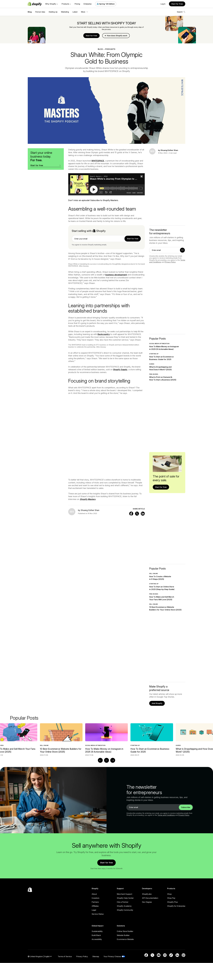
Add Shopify (157, 703)
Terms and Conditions (166, 815)
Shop (169, 894)
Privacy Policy (170, 262)
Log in (163, 4)
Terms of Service (65, 956)
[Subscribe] (182, 250)
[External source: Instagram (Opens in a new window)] (165, 955)
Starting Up (53, 12)
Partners (95, 902)
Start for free (177, 4)
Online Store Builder (125, 931)
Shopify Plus (172, 902)
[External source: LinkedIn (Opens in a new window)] (177, 955)
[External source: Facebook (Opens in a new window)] (146, 955)
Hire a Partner (122, 902)
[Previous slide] (100, 760)
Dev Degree (147, 902)
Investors (95, 898)
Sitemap (95, 956)
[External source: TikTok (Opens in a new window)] (171, 955)
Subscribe (185, 807)
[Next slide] (112, 760)
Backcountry (104, 334)
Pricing (77, 4)
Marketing (65, 12)
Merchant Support (124, 894)
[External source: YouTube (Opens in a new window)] (158, 955)
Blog (30, 12)
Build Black (96, 935)
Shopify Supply (120, 369)
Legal (94, 910)
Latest (74, 12)
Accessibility (97, 939)
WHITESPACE (97, 161)
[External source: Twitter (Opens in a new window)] (152, 955)
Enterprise (88, 4)
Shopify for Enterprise (176, 906)
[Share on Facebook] (131, 514)
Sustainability (97, 931)
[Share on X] (137, 514)
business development (116, 275)
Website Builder (123, 935)
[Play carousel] (106, 760)
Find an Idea (40, 12)
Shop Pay (171, 898)
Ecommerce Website (125, 939)
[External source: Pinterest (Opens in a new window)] (183, 955)
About (94, 894)
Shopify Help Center (125, 898)
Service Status (98, 914)
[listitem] (106, 739)
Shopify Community (125, 910)
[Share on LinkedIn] (143, 514)
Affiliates (95, 906)
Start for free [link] (132, 239)
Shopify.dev (147, 894)
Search (180, 12)
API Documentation (150, 898)
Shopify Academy (124, 906)
